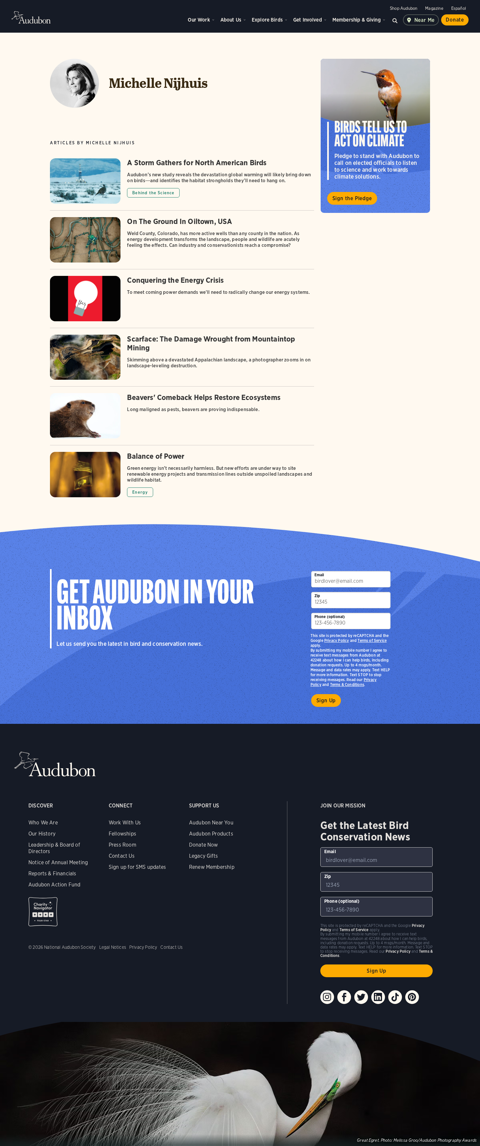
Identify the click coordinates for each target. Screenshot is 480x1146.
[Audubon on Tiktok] (395, 997)
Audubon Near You (211, 823)
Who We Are (43, 823)
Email (319, 574)
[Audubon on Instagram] (327, 997)
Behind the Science (153, 192)
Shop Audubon (403, 8)
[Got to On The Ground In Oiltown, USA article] (182, 243)
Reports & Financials (52, 873)
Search (395, 19)
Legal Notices (112, 947)
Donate (455, 20)
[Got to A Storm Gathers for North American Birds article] (182, 184)
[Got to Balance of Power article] (182, 474)
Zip (317, 595)
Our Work (199, 20)
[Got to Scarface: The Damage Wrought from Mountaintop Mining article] (182, 361)
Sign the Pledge (352, 198)
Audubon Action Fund (54, 885)
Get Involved (307, 20)
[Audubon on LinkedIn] (378, 997)
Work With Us (125, 823)
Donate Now (203, 845)
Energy (140, 492)
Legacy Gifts (203, 856)
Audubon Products (211, 834)
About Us (230, 20)
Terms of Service (372, 640)
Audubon (31, 17)
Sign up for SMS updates (137, 867)
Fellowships (122, 834)
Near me (424, 20)
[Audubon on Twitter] (361, 997)
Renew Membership (211, 867)
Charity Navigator (42, 911)
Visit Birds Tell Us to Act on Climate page (375, 136)
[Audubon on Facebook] (344, 997)
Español (458, 8)
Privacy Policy (336, 640)
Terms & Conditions (347, 684)
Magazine (434, 8)
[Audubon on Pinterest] (412, 997)
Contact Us (122, 856)
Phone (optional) (329, 616)
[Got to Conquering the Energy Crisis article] (182, 302)
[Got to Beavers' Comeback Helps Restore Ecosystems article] (182, 419)
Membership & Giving (356, 20)
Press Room (122, 845)
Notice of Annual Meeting (58, 862)
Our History (42, 834)
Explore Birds (267, 20)
